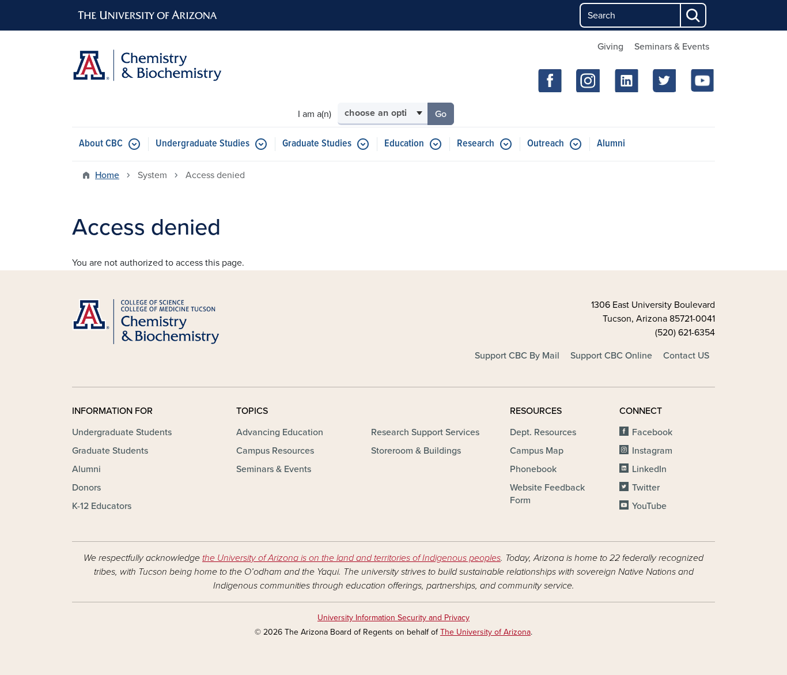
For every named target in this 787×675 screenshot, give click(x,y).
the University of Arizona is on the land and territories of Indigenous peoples (351, 558)
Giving (610, 46)
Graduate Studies (316, 143)
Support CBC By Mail (517, 355)
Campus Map (536, 451)
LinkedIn (649, 469)
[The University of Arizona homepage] (148, 15)
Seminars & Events (671, 46)
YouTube (649, 506)
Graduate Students (110, 451)
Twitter (646, 487)
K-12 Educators (101, 506)
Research (475, 143)
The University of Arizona (485, 632)
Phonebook (533, 469)
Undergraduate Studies (202, 143)
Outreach (545, 143)
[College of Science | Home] (174, 322)
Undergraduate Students (122, 432)
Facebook (652, 432)
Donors (86, 487)
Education (404, 143)
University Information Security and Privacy (393, 618)
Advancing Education (279, 432)
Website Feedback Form (547, 494)
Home (107, 175)
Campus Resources (275, 451)
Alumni (611, 143)
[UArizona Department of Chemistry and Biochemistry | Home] (174, 65)
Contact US (686, 355)
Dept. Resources (543, 432)
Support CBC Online (611, 355)
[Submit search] (693, 15)
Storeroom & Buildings (416, 451)
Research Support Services (425, 432)
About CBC (101, 143)
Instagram (652, 451)
